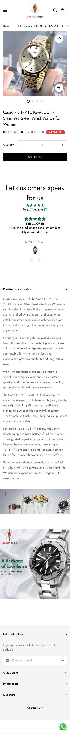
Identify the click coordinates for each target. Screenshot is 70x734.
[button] (62, 10)
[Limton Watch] (35, 10)
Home (6, 26)
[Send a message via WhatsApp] (63, 727)
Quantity (8, 144)
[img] (35, 205)
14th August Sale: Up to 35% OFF (38, 26)
